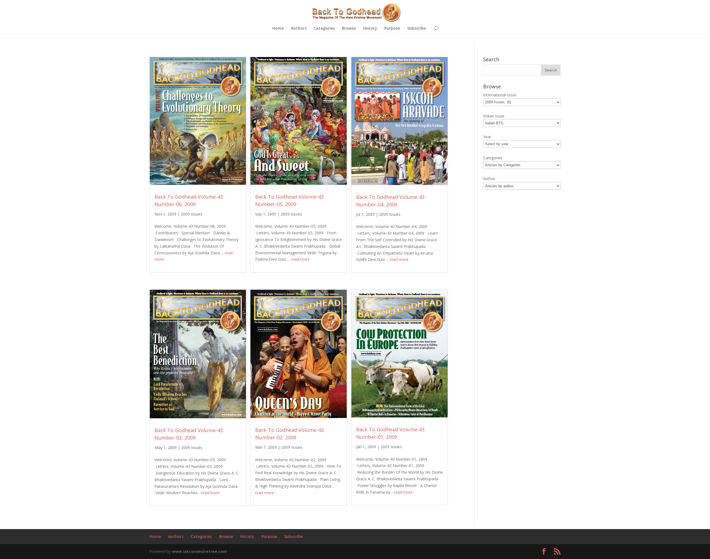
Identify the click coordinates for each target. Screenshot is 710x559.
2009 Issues (191, 214)
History (370, 28)
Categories (324, 28)
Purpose (392, 28)
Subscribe (416, 28)
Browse (349, 28)
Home (278, 28)
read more (300, 259)
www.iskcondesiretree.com (199, 551)
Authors (298, 28)
